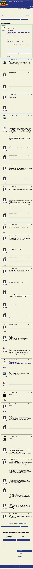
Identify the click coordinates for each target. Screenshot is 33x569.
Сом (4, 59)
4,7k (4, 101)
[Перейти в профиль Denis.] (4, 349)
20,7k (5, 399)
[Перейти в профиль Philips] (4, 158)
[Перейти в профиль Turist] (4, 129)
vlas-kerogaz (4, 334)
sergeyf (4, 94)
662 (4, 79)
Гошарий (4, 213)
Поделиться (22, 15)
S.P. (4, 72)
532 (4, 220)
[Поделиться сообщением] (31, 59)
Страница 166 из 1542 (30, 20)
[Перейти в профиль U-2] (4, 406)
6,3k (4, 388)
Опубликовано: (13, 59)
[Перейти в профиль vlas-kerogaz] (4, 305)
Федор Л (4, 115)
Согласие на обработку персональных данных (7, 568)
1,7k (4, 122)
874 (4, 443)
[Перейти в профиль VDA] (4, 362)
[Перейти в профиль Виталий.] (4, 450)
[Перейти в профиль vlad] (4, 250)
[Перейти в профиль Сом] (2, 15)
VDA (4, 359)
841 (4, 495)
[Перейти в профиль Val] (4, 395)
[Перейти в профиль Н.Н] (4, 148)
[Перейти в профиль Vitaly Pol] (4, 506)
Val (4, 392)
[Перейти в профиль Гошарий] (4, 216)
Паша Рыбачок (4, 459)
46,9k (5, 183)
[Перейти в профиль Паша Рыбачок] (4, 462)
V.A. (4, 488)
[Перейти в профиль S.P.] (4, 75)
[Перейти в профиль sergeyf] (4, 97)
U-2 (4, 403)
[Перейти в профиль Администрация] (3, 28)
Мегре (5, 436)
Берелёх (4, 197)
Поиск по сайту (4, 30)
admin (11, 56)
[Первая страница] (1, 19)
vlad (4, 268)
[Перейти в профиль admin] (4, 179)
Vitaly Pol (4, 502)
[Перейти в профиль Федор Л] (4, 118)
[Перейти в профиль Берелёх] (4, 200)
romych (18, 553)
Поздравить (19, 556)
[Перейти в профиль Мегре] (4, 439)
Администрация (12, 25)
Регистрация (30, 8)
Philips (5, 155)
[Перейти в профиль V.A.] (4, 491)
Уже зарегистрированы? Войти (22, 8)
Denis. (5, 346)
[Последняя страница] (27, 19)
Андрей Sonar (14, 523)
